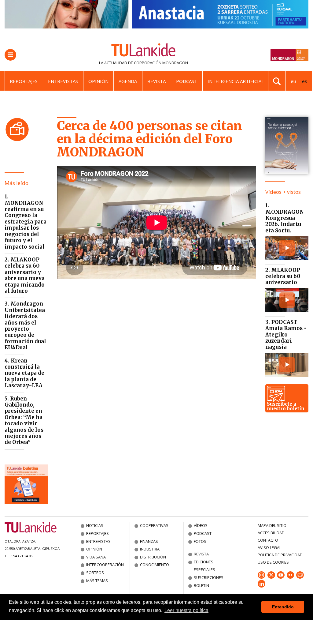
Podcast (186, 81)
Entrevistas (63, 81)
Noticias (94, 525)
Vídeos (201, 525)
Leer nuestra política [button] (186, 610)
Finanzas (149, 541)
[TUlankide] (143, 51)
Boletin (201, 585)
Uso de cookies (273, 562)
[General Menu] (10, 55)
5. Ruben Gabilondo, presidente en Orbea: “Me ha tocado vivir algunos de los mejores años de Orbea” (24, 420)
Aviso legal (269, 547)
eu (293, 81)
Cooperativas (154, 525)
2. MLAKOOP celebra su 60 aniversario (282, 276)
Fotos (200, 541)
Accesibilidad (271, 532)
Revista (156, 81)
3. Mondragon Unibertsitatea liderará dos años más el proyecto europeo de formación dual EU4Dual (25, 325)
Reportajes (24, 81)
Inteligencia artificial (236, 81)
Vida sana (96, 557)
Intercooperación (105, 564)
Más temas (97, 580)
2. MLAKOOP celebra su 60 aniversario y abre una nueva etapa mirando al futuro (25, 275)
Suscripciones (208, 577)
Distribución (153, 557)
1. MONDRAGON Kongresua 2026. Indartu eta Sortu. (284, 218)
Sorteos (95, 572)
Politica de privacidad (280, 555)
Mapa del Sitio (272, 525)
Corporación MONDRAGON (161, 63)
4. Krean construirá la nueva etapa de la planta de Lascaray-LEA (24, 373)
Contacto (268, 540)
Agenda (128, 81)
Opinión (98, 81)
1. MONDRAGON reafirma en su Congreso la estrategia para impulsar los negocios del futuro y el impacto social (25, 221)
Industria (150, 549)
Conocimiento (154, 564)
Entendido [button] (283, 606)
